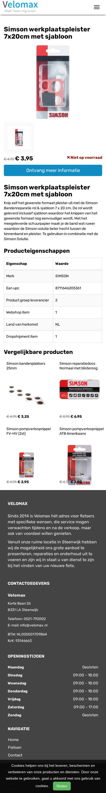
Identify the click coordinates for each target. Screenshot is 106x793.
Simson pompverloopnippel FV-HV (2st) (28, 431)
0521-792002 (35, 619)
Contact (15, 755)
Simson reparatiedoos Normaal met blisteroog (78, 365)
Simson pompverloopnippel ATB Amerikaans (81, 431)
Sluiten (61, 786)
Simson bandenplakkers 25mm (26, 365)
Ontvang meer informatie (53, 170)
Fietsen (14, 747)
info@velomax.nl (33, 625)
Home (13, 739)
